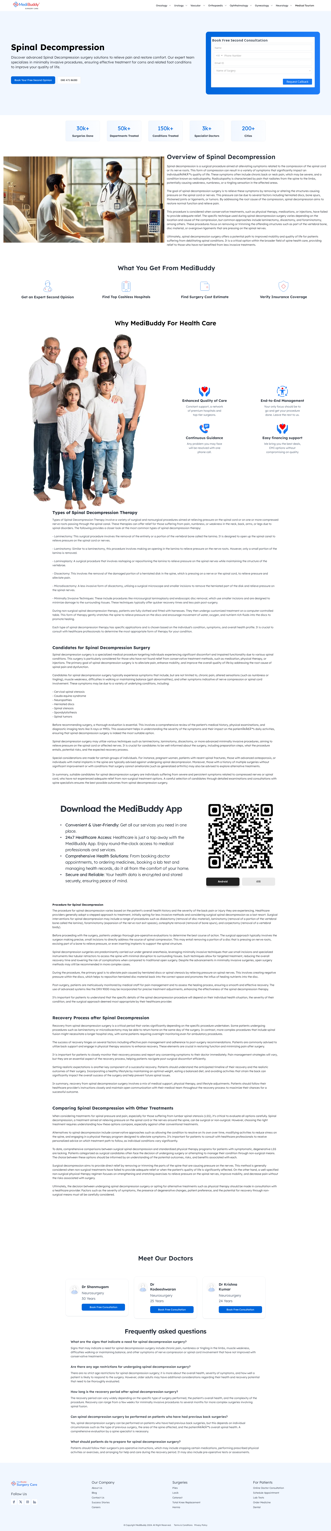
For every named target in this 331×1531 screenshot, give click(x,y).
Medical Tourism (304, 5)
